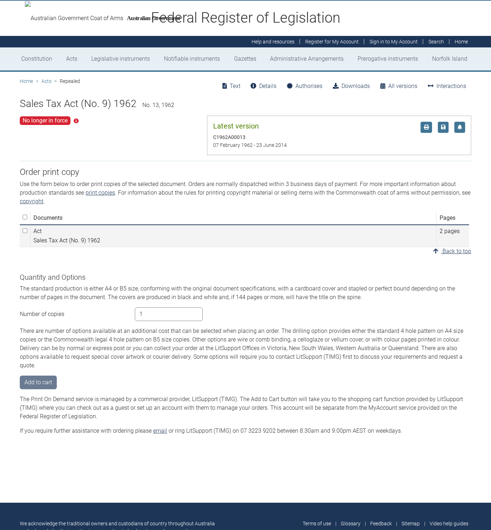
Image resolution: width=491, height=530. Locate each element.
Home (26, 81)
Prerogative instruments (388, 58)
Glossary (351, 523)
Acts (71, 58)
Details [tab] (267, 86)
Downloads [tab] (355, 86)
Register (332, 42)
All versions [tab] (402, 86)
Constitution (36, 58)
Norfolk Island (449, 58)
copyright (31, 201)
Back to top (456, 251)
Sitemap (410, 523)
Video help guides (449, 523)
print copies (100, 192)
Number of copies (42, 314)
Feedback (381, 523)
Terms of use (317, 523)
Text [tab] (235, 86)
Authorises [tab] (308, 86)
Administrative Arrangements (307, 58)
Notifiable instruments (192, 58)
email (160, 430)
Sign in (394, 42)
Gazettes (245, 58)
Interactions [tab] (451, 86)
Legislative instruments (120, 58)
